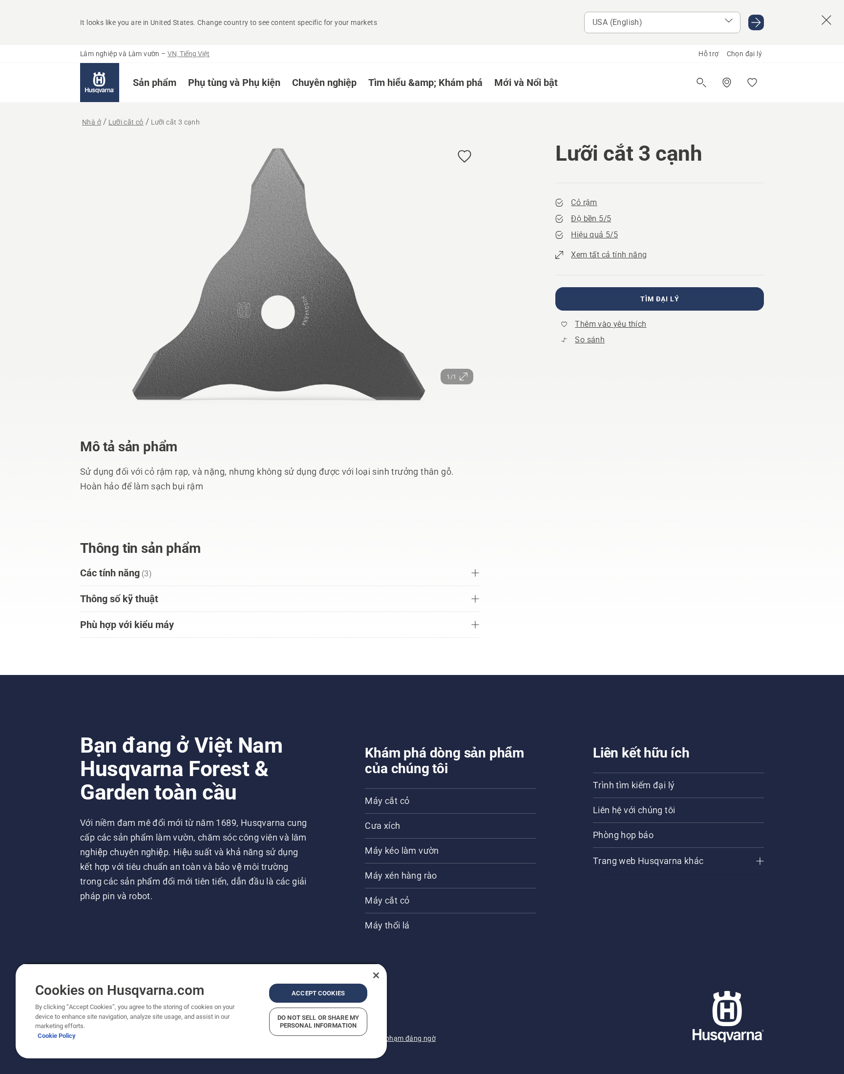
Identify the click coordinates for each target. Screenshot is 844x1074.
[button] (154, 82)
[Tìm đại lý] (726, 82)
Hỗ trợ (708, 54)
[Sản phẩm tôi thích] (752, 82)
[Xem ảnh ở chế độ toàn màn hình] (279, 277)
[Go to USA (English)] (756, 22)
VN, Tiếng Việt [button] (189, 54)
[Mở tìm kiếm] (701, 82)
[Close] (376, 975)
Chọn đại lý (744, 54)
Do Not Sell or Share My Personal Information (318, 1021)
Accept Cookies (318, 993)
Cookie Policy (57, 1035)
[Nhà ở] (99, 82)
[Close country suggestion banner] (826, 20)
